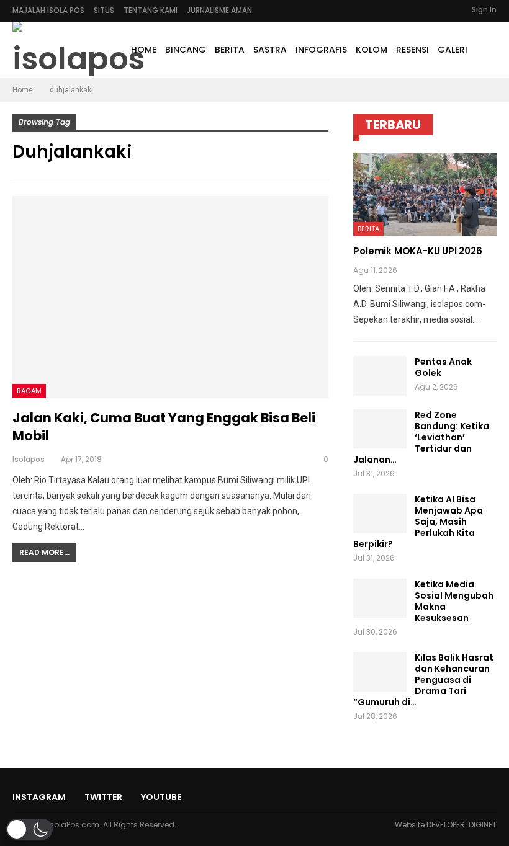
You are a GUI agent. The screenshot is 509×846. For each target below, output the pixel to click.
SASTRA (270, 49)
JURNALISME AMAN (219, 10)
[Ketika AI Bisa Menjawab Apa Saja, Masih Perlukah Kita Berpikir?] (380, 513)
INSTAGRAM (39, 797)
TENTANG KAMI (151, 10)
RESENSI (412, 49)
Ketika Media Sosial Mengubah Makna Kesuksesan (454, 601)
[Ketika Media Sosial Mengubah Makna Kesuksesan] (380, 598)
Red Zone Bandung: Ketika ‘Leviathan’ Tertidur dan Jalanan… (421, 437)
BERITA (230, 49)
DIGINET (483, 824)
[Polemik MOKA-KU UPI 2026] (425, 194)
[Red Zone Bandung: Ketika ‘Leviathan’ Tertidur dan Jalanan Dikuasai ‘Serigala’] (380, 429)
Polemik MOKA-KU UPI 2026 (417, 250)
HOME (143, 49)
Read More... (44, 552)
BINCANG (185, 49)
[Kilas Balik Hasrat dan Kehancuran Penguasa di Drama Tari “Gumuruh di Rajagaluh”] (380, 672)
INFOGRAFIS (321, 49)
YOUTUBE (161, 797)
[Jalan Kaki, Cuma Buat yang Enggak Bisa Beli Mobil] (170, 297)
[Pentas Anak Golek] (380, 376)
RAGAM (29, 391)
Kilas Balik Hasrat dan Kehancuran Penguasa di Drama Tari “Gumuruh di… (423, 679)
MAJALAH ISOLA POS (48, 10)
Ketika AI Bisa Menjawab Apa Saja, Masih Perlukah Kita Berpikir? (418, 521)
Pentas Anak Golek (443, 367)
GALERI (452, 49)
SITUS (104, 10)
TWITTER (103, 797)
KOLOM (371, 49)
